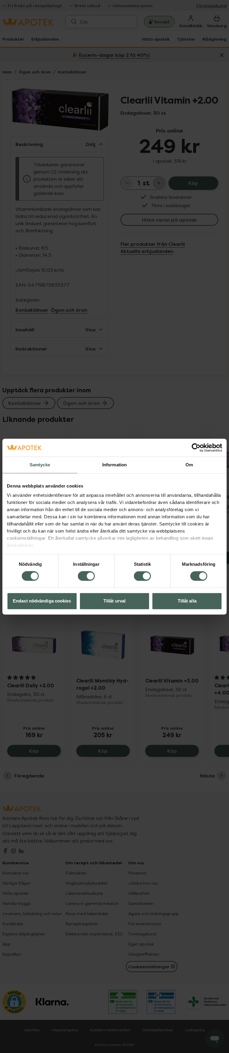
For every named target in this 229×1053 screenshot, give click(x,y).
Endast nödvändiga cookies (42, 600)
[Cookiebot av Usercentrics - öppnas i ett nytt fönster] (196, 447)
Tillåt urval (114, 600)
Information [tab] (114, 464)
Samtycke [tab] (40, 464)
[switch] (86, 576)
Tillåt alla (187, 600)
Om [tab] (189, 464)
